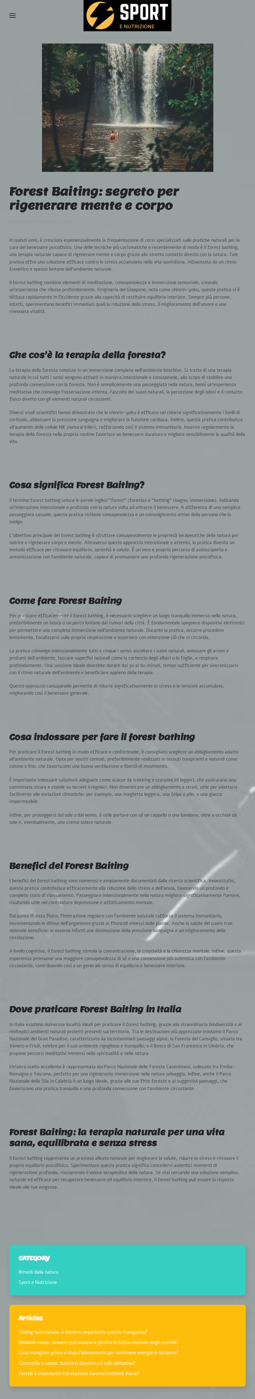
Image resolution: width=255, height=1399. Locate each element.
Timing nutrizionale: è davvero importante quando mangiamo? (83, 1332)
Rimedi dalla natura (57, 221)
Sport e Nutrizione (38, 1282)
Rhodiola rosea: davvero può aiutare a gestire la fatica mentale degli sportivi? (99, 1342)
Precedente (30, 1230)
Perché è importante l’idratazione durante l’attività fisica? (79, 1373)
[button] (12, 15)
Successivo (225, 1230)
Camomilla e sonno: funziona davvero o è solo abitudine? (77, 1363)
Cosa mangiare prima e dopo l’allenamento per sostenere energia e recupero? (99, 1353)
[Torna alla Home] (128, 15)
